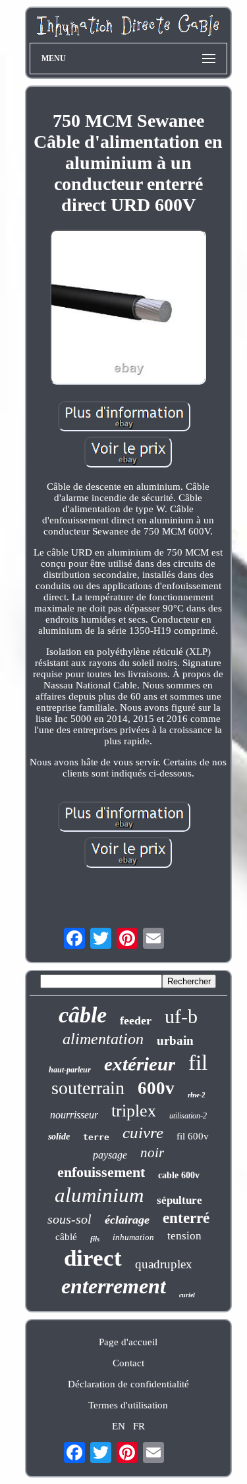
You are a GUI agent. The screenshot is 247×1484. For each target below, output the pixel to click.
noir (152, 1153)
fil (197, 1062)
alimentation (103, 1038)
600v (156, 1088)
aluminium (99, 1195)
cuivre (143, 1132)
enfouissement (101, 1172)
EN (118, 1426)
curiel (187, 1295)
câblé (66, 1237)
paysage (110, 1155)
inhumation (133, 1237)
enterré (186, 1218)
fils (94, 1239)
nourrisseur (74, 1114)
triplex (133, 1110)
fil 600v (193, 1136)
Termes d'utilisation (128, 1405)
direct (93, 1258)
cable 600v (179, 1175)
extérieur (139, 1063)
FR (139, 1426)
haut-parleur (70, 1069)
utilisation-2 (188, 1115)
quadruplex (163, 1264)
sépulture (179, 1200)
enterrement (113, 1286)
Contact (128, 1363)
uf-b (181, 1016)
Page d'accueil (128, 1342)
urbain (175, 1040)
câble (83, 1015)
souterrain (87, 1088)
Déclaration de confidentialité (128, 1384)
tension (184, 1236)
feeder (135, 1020)
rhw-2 (197, 1095)
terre (96, 1137)
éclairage (127, 1219)
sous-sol (69, 1219)
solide (59, 1136)
